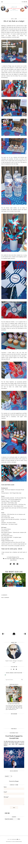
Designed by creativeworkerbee (14, 841)
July (23, 558)
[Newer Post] (3, 634)
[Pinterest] (8, 813)
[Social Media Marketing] (5, 675)
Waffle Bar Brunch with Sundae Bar (14, 583)
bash (10, 558)
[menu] (2, 1)
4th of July (6, 558)
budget (13, 558)
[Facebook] (5, 813)
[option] (14, 580)
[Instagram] (7, 813)
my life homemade (12, 839)
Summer (15, 560)
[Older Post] (25, 634)
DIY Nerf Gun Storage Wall (14, 703)
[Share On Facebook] (13, 563)
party (11, 560)
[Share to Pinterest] (17, 563)
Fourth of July (18, 558)
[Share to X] (10, 563)
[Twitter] (6, 813)
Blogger (17, 781)
